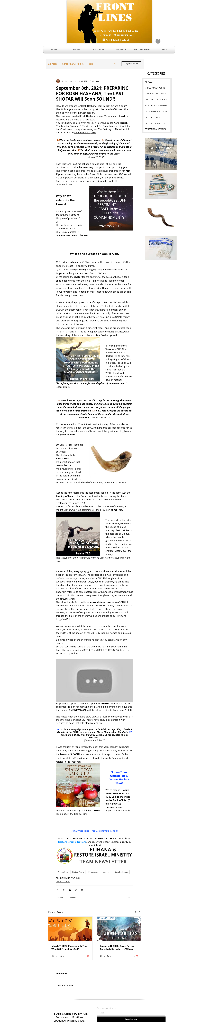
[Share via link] (76, 890)
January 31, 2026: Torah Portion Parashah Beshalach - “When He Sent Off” (118, 947)
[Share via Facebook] (57, 890)
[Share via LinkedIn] (69, 890)
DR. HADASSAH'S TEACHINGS (68, 878)
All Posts (52, 63)
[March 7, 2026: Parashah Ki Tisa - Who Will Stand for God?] (70, 929)
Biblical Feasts (78, 872)
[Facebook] (158, 41)
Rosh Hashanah (121, 872)
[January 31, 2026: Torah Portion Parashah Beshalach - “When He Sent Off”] (119, 929)
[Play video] (94, 680)
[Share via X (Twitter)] (63, 890)
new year (106, 872)
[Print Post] (82, 890)
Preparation (63, 872)
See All (138, 912)
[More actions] (131, 81)
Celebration (93, 872)
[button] (98, 49)
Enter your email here (106, 1008)
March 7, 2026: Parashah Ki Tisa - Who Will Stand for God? (69, 947)
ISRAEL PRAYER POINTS (73, 63)
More (91, 63)
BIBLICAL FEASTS (63, 881)
